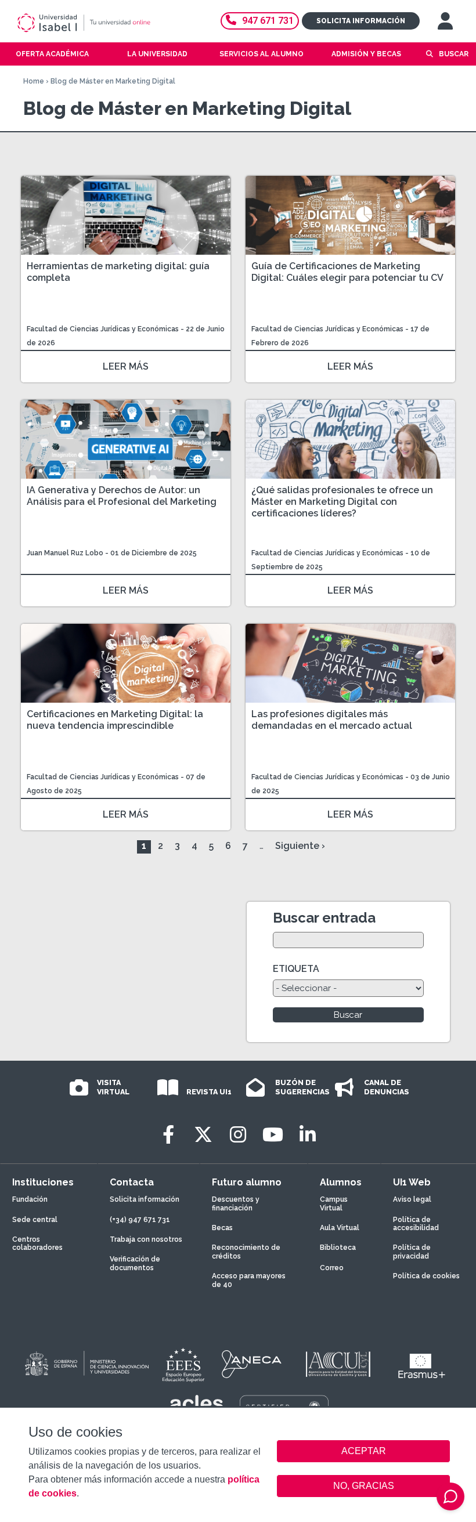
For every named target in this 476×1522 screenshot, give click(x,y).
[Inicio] (101, 23)
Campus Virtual (334, 1203)
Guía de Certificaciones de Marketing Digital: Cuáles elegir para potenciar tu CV (347, 272)
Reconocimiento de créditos (246, 1251)
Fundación (30, 1199)
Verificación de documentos (135, 1263)
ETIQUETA (296, 968)
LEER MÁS (126, 366)
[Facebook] (168, 1134)
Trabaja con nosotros (146, 1239)
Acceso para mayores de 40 (249, 1280)
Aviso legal (412, 1199)
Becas (222, 1228)
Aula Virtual (339, 1228)
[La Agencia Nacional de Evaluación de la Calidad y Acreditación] (252, 1364)
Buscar (453, 54)
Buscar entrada (324, 917)
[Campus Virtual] (445, 21)
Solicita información (360, 21)
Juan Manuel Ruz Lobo (65, 553)
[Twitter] (203, 1134)
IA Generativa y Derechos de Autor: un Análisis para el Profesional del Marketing (122, 496)
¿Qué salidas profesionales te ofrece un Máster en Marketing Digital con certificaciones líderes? (342, 502)
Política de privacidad (412, 1251)
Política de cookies (426, 1276)
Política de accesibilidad (416, 1224)
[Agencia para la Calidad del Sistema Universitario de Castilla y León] (337, 1364)
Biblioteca (338, 1247)
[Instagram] (238, 1134)
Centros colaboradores (37, 1243)
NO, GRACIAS (363, 1486)
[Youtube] (272, 1134)
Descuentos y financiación (235, 1203)
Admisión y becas (366, 54)
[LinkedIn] (308, 1134)
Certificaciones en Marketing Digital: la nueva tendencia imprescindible (115, 719)
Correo (332, 1268)
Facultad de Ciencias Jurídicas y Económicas (104, 329)
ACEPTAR (363, 1451)
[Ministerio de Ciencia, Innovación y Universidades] (86, 1364)
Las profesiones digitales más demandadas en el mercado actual (331, 719)
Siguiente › (300, 845)
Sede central (34, 1220)
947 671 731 (268, 20)
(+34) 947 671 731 (140, 1220)
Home (33, 81)
